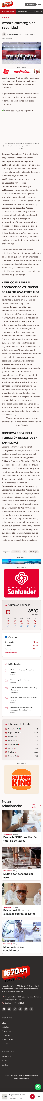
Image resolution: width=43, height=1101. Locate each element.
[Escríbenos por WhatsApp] (38, 1087)
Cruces (5, 1043)
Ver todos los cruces (11, 653)
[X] (26, 1009)
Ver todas (34, 806)
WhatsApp (33, 552)
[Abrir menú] (39, 4)
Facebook (16, 552)
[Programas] (31, 1009)
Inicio (4, 1023)
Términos (5, 1061)
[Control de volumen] (38, 1096)
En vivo (31, 5)
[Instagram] (15, 1009)
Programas (6, 1031)
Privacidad (6, 1056)
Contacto (6, 1065)
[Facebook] (4, 1009)
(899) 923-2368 (18, 1003)
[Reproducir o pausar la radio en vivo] (32, 1096)
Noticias (5, 1027)
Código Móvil (25, 1078)
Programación (7, 1039)
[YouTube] (9, 1009)
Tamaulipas (6, 18)
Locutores (6, 1035)
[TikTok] (20, 1009)
